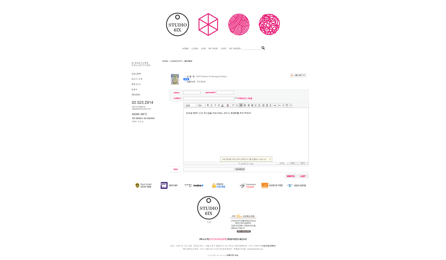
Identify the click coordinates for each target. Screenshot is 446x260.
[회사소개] (204, 239)
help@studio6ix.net (255, 249)
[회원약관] (232, 239)
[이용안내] (242, 239)
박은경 (237, 249)
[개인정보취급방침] (218, 239)
